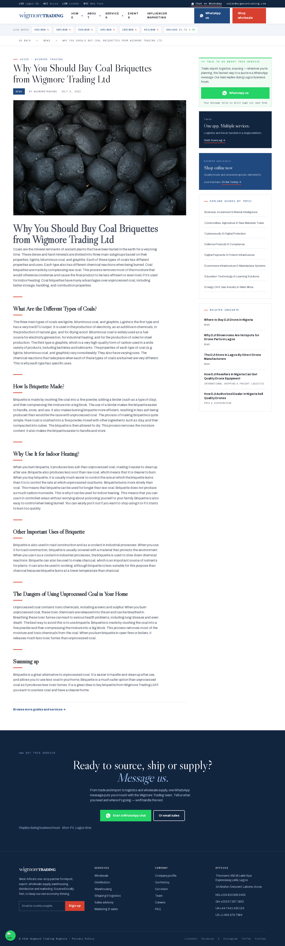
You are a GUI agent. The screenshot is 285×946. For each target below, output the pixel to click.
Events (133, 15)
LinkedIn (191, 938)
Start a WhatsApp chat (129, 815)
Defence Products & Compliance (224, 244)
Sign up (75, 905)
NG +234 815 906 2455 (230, 895)
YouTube (260, 938)
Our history (162, 882)
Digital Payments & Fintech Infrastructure (229, 254)
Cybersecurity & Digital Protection (225, 233)
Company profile (165, 875)
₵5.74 (180, 29)
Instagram (230, 938)
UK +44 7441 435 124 (230, 908)
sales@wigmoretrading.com (246, 3)
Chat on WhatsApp (209, 3)
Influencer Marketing (157, 15)
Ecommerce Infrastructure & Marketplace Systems (235, 265)
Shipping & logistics (108, 895)
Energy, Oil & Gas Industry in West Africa (228, 287)
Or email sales (169, 815)
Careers (160, 902)
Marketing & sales (106, 909)
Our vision (161, 889)
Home (74, 15)
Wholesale (101, 875)
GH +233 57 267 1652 (230, 901)
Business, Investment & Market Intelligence (230, 212)
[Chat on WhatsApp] (10, 935)
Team (158, 895)
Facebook (207, 938)
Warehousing (103, 889)
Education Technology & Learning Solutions (231, 276)
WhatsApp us (213, 15)
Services (112, 15)
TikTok (246, 938)
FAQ (158, 909)
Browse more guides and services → (39, 709)
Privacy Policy (83, 938)
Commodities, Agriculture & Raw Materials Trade (234, 222)
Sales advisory (104, 902)
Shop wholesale (245, 15)
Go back (25, 40)
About (91, 15)
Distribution (102, 882)
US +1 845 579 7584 (229, 915)
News (46, 40)
